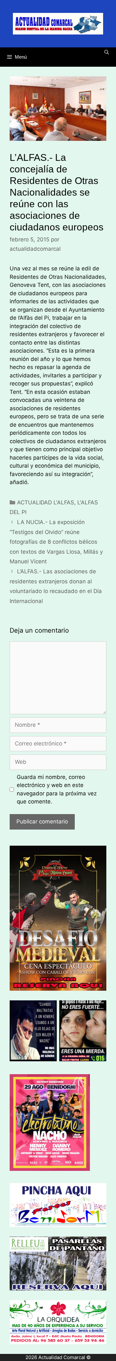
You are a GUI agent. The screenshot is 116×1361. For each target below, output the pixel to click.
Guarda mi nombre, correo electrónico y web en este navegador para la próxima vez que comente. (57, 789)
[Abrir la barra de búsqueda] (106, 52)
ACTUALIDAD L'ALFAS (45, 502)
